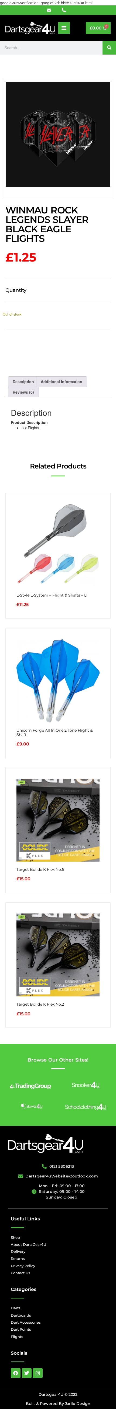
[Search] (109, 48)
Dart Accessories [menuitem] (26, 1322)
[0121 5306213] (66, 10)
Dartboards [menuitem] (21, 1315)
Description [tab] (23, 381)
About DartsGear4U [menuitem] (28, 1244)
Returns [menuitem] (18, 1258)
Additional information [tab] (61, 381)
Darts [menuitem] (16, 1308)
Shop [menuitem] (15, 1237)
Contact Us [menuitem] (20, 1273)
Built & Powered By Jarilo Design (58, 1403)
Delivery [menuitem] (18, 1251)
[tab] (58, 425)
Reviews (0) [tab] (23, 392)
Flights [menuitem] (17, 1336)
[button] (64, 28)
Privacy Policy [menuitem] (23, 1266)
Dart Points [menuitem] (21, 1329)
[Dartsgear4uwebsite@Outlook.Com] (52, 10)
